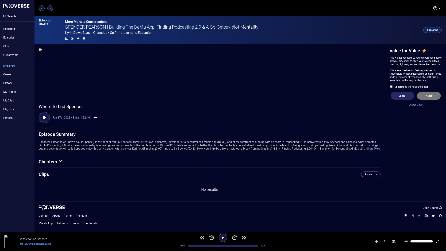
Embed (76, 223)
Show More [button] (373, 148)
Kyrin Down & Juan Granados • (108, 33)
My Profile (9, 91)
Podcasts (9, 29)
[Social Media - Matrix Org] (412, 216)
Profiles (8, 118)
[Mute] (406, 241)
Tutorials (62, 223)
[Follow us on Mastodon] (406, 216)
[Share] (78, 38)
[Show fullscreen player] (437, 241)
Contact (43, 215)
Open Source (430, 208)
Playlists (8, 109)
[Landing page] (16, 5)
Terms (68, 215)
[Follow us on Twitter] (433, 216)
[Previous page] (42, 8)
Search (11, 16)
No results (209, 189)
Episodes (8, 37)
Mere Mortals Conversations (86, 22)
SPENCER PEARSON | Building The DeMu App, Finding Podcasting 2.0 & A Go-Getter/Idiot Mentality (161, 27)
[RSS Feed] (66, 38)
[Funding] (84, 38)
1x (385, 241)
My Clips (8, 100)
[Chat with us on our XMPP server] (419, 216)
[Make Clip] (394, 241)
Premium (81, 215)
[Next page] (50, 8)
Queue (7, 74)
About (56, 215)
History (7, 83)
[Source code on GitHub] (440, 216)
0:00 (182, 246)
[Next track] (244, 238)
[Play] (223, 238)
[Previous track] (202, 238)
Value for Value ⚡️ (408, 50)
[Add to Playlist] (376, 241)
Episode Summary (57, 134)
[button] (437, 8)
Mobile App (46, 223)
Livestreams (10, 55)
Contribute (90, 223)
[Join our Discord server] (426, 216)
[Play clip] (44, 117)
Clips (6, 46)
